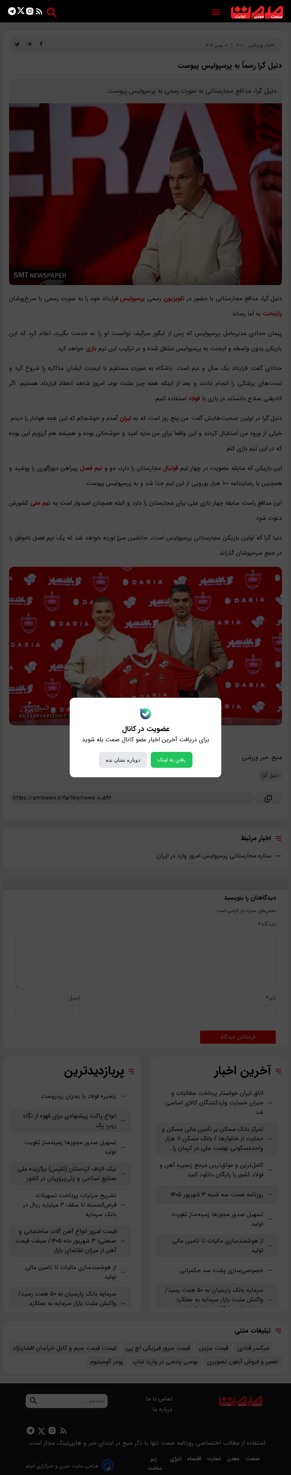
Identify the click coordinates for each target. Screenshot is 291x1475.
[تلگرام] (12, 12)
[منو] (216, 12)
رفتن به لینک (172, 760)
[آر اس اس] (39, 12)
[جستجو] (51, 12)
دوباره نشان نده (123, 760)
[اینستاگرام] (29, 12)
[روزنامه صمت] (257, 12)
